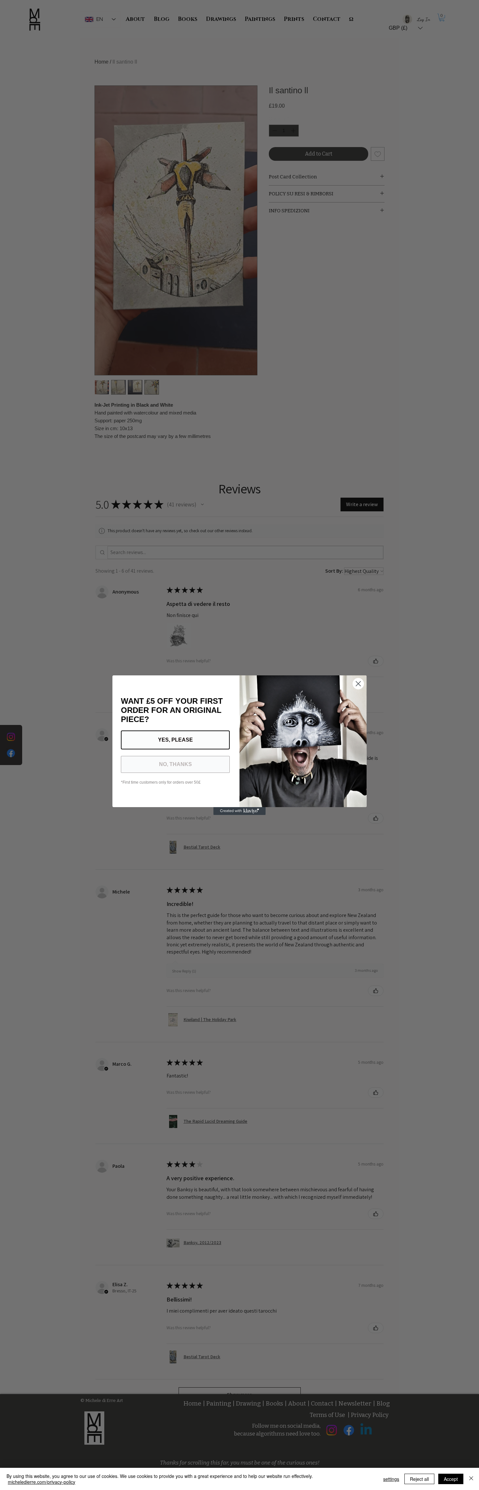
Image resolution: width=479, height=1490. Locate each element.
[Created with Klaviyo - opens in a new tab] (239, 811)
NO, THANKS (175, 764)
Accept (451, 1479)
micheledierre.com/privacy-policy (41, 1482)
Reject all (419, 1479)
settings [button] (391, 1479)
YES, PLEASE (175, 740)
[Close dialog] (358, 683)
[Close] (471, 1479)
